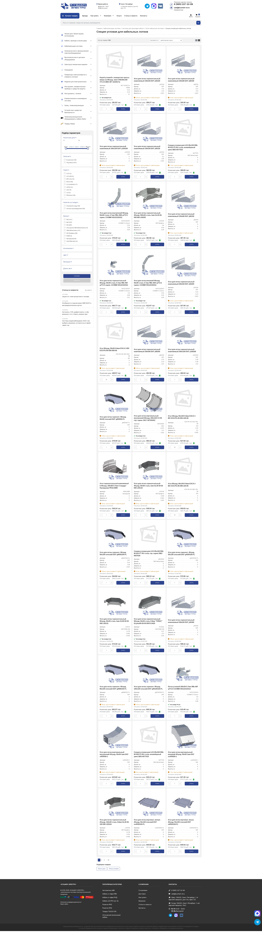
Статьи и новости (130, 16)
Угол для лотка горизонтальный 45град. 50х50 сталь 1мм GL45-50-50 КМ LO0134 (148, 486)
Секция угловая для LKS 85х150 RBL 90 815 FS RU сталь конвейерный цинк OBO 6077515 (183, 147)
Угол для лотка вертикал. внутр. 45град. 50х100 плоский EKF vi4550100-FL (181, 822)
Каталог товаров (71, 16)
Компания (107, 16)
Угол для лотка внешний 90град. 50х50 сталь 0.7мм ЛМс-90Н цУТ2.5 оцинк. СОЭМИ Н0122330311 (148, 283)
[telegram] (148, 6)
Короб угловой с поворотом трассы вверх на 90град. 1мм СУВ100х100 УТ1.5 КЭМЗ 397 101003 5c (114, 80)
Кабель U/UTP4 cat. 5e (110, 901)
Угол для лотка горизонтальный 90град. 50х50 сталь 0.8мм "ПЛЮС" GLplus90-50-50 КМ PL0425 (148, 621)
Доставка (142, 894)
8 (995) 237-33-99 (183, 4)
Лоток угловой (114, 868)
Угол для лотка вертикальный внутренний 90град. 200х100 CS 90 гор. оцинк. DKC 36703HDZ (148, 418)
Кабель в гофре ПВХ (109, 894)
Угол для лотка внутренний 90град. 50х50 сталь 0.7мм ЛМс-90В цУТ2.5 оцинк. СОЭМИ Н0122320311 (114, 215)
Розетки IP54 (107, 908)
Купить (123, 109)
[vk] (161, 6)
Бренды (85, 16)
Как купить (95, 16)
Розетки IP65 (107, 904)
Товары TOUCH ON (109, 911)
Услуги (119, 16)
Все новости (88, 290)
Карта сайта (64, 904)
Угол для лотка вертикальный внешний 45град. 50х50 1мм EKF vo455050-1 (181, 754)
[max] (154, 6)
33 (108, 860)
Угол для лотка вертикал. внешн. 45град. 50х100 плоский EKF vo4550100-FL (147, 822)
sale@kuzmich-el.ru (182, 8)
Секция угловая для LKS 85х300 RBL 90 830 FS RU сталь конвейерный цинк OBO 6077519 (149, 754)
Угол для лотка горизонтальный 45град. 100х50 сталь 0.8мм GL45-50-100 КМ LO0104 (114, 822)
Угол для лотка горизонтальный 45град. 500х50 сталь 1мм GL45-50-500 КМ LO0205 (148, 215)
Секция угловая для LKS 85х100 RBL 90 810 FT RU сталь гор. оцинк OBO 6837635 (149, 553)
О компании (143, 890)
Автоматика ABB (108, 890)
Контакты (143, 16)
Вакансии (142, 901)
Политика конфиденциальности (70, 902)
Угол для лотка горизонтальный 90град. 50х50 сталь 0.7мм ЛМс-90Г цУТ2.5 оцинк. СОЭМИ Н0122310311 (114, 283)
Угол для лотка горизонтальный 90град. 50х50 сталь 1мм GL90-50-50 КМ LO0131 (114, 621)
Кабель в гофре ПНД (109, 897)
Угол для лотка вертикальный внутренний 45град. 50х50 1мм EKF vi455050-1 (114, 754)
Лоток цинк (101, 868)
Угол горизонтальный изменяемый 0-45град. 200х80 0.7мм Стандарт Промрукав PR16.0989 (114, 486)
